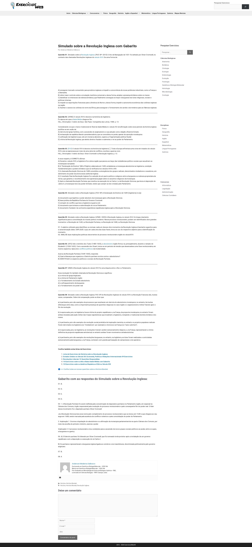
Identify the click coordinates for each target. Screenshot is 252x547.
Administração (167, 192)
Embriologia (166, 75)
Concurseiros (94, 13)
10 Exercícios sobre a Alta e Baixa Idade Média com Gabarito (86, 362)
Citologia (165, 68)
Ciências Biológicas (79, 13)
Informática (166, 185)
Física (105, 13)
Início (68, 13)
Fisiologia (165, 82)
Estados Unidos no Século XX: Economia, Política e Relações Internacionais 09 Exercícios (97, 357)
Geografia (112, 13)
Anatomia (165, 62)
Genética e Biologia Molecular (173, 85)
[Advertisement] (126, 28)
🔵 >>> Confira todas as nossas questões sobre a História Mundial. (83, 369)
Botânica (165, 65)
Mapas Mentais (180, 13)
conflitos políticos (86, 249)
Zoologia (165, 95)
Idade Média (77, 119)
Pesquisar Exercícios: (222, 3)
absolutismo (108, 244)
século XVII (99, 57)
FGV (70, 149)
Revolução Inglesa (88, 55)
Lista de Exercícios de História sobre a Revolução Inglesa (85, 354)
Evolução (165, 78)
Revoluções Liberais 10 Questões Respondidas (81, 359)
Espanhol (165, 142)
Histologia (166, 88)
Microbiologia (167, 92)
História (121, 13)
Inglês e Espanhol (131, 13)
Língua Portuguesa (159, 13)
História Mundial (71, 483)
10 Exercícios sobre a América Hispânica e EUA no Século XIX (87, 364)
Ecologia (165, 72)
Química (170, 13)
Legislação (166, 189)
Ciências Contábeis (169, 195)
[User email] (60, 478)
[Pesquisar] (190, 52)
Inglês (164, 139)
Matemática (146, 13)
